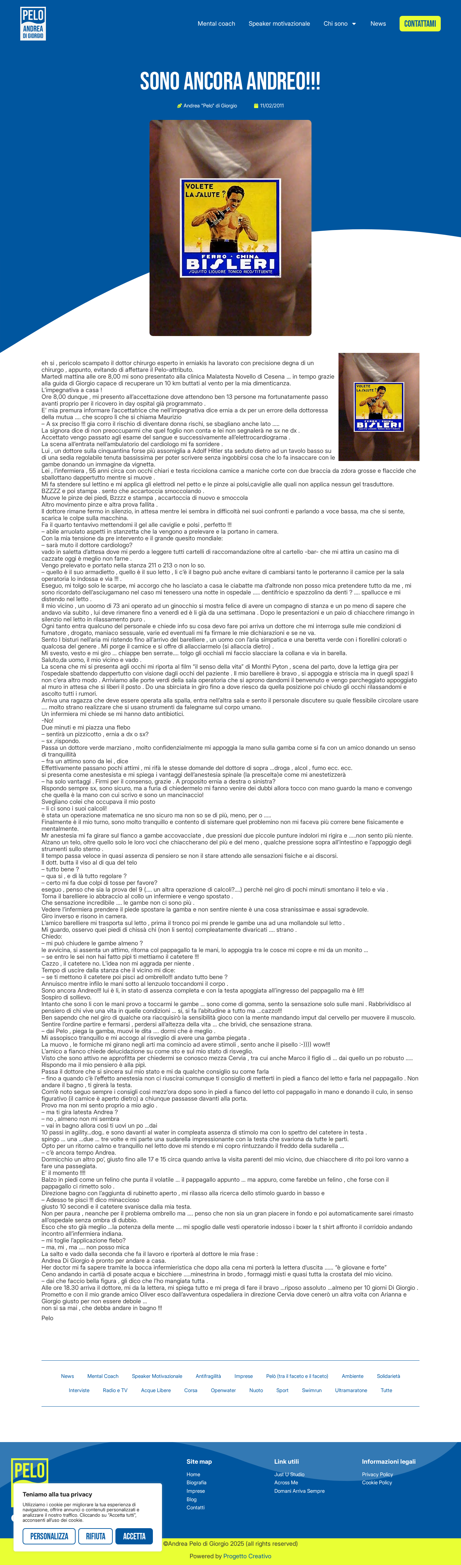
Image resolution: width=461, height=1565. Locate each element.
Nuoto (256, 1390)
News (378, 23)
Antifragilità (208, 1376)
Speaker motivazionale (279, 23)
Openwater (223, 1390)
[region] (87, 1517)
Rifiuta (95, 1537)
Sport (282, 1390)
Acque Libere (156, 1390)
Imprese (244, 1376)
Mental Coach (102, 1376)
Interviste (79, 1390)
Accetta (134, 1537)
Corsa (190, 1390)
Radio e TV (115, 1390)
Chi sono (336, 23)
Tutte (386, 1390)
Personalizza (49, 1537)
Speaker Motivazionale (157, 1376)
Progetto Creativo (247, 1556)
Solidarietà (388, 1376)
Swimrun (312, 1390)
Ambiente (352, 1376)
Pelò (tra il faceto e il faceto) (297, 1376)
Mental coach (216, 23)
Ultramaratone (351, 1390)
